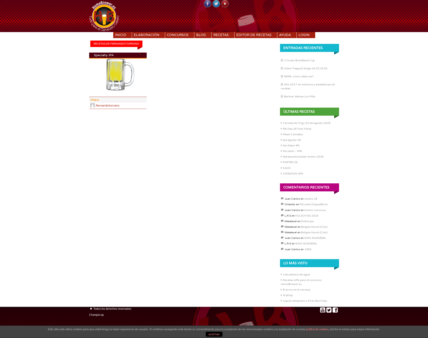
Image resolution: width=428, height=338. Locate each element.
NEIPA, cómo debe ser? (299, 76)
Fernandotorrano (107, 105)
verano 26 (310, 198)
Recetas (221, 35)
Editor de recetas (254, 35)
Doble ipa (307, 221)
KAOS (286, 168)
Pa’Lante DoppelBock (313, 204)
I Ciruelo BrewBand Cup (299, 60)
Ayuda (285, 35)
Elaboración (146, 35)
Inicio (120, 35)
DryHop (288, 295)
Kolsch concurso (315, 210)
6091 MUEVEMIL (315, 238)
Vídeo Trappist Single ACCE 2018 (305, 68)
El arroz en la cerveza (296, 289)
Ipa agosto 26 (292, 139)
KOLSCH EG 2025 (307, 215)
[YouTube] (225, 4)
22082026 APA (293, 173)
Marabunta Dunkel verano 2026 (303, 156)
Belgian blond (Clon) (314, 226)
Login (304, 35)
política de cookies (317, 329)
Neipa (94, 100)
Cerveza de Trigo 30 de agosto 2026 (307, 123)
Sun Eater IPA (291, 145)
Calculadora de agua (296, 274)
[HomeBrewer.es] (104, 15)
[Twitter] (216, 4)
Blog (201, 35)
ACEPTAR (214, 334)
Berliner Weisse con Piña (299, 96)
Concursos (178, 35)
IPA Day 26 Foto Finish (297, 128)
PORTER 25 (290, 162)
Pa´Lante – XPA (292, 151)
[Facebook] (208, 4)
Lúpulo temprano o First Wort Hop (305, 300)
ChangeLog (96, 314)
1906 (307, 249)
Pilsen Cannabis (293, 134)
